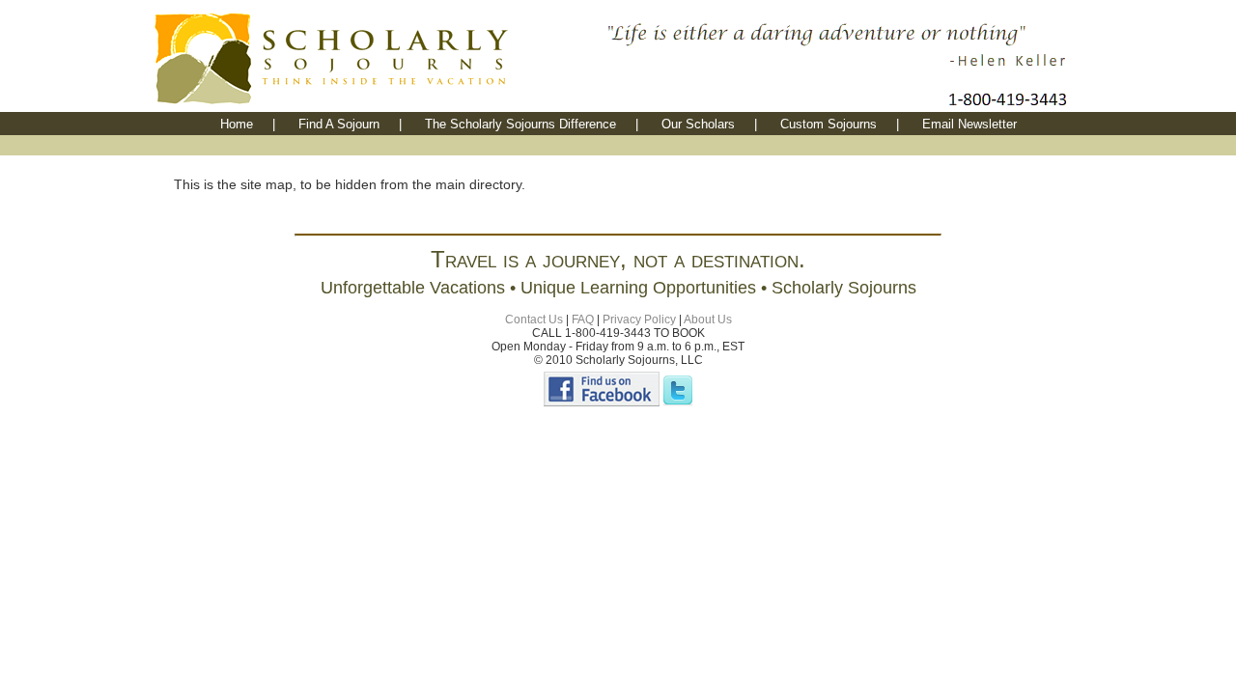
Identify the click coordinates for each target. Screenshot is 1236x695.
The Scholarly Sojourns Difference (520, 124)
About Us (708, 319)
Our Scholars (698, 124)
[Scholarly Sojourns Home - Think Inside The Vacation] (376, 106)
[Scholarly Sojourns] (602, 402)
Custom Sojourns (828, 124)
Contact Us (534, 319)
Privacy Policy (639, 319)
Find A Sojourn (338, 124)
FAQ (583, 319)
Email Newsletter (969, 124)
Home (236, 124)
